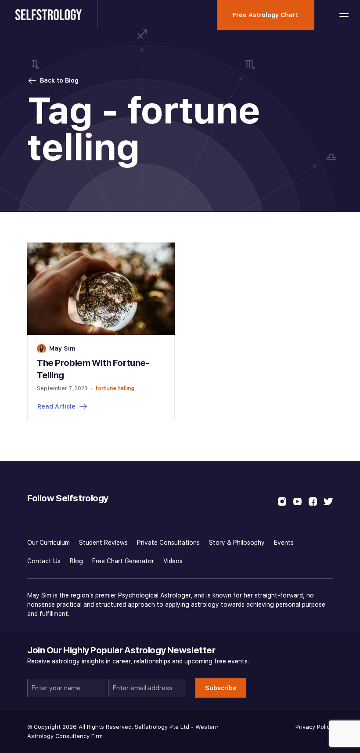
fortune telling (114, 388)
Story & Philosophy (237, 542)
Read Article (56, 406)
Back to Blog (59, 80)
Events (284, 542)
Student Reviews (103, 542)
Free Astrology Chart (265, 14)
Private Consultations (168, 542)
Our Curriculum (48, 542)
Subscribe (221, 687)
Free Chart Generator (123, 561)
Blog (76, 561)
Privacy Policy (314, 727)
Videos (173, 561)
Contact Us (44, 561)
